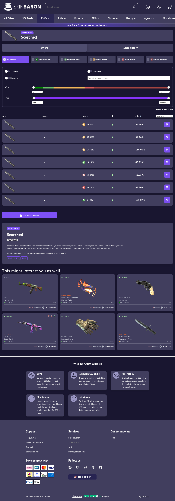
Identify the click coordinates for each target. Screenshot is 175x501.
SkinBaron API (32, 451)
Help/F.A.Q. (31, 437)
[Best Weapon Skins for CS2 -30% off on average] (8, 7)
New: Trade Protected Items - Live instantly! (87, 25)
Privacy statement (76, 451)
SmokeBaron (74, 437)
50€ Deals (27, 18)
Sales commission (34, 442)
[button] (147, 7)
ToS (70, 447)
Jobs (113, 437)
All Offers (9, 18)
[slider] (33, 87)
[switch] (7, 71)
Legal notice (143, 496)
